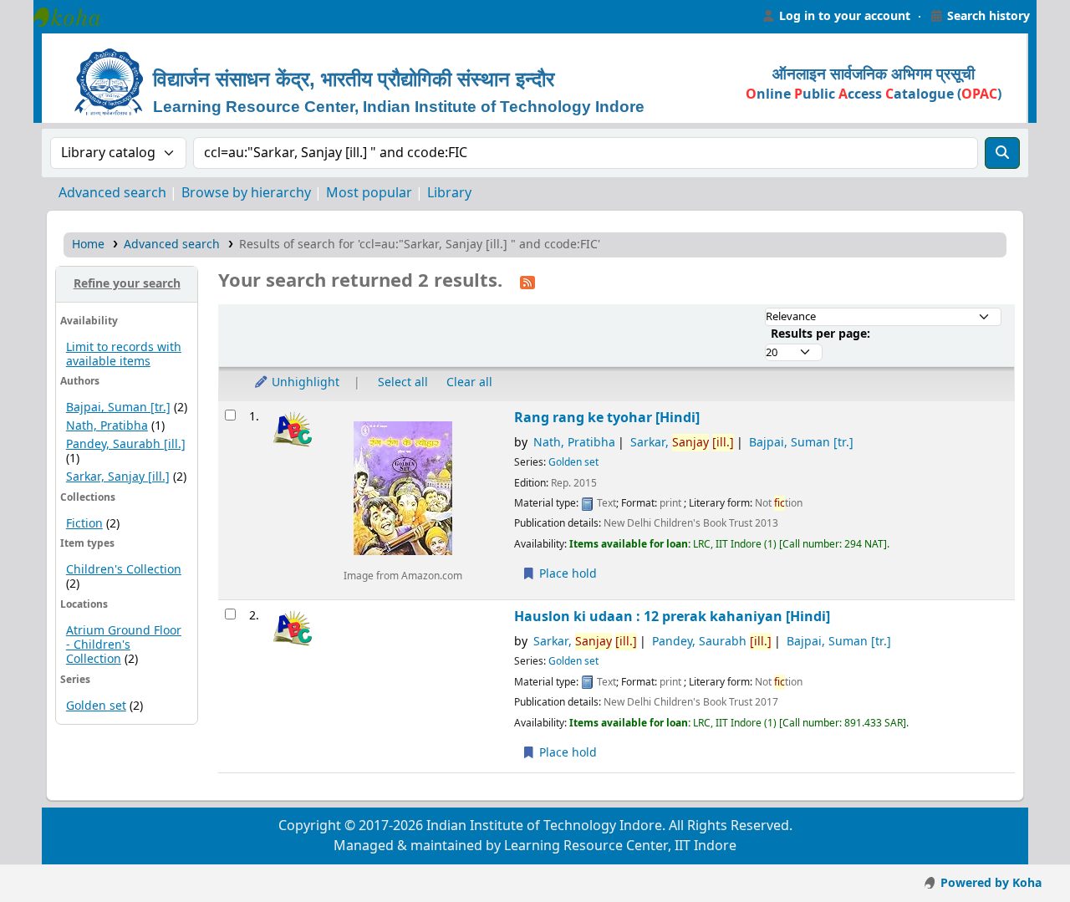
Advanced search (112, 193)
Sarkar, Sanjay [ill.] (118, 477)
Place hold (566, 574)
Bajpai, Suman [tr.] (118, 407)
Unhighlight (303, 382)
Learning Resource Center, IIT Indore (75, 16)
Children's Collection (123, 569)
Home (88, 244)
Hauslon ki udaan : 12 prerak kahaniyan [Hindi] (672, 616)
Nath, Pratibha (107, 426)
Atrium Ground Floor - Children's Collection (123, 645)
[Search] (1002, 153)
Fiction (84, 524)
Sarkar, (682, 442)
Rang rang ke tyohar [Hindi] (607, 417)
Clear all (469, 382)
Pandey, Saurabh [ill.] (126, 444)
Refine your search (127, 284)
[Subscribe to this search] (527, 282)
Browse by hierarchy (246, 193)
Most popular (369, 193)
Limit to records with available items (123, 354)
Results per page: (820, 334)
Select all (403, 382)
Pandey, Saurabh (712, 641)
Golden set (96, 706)
